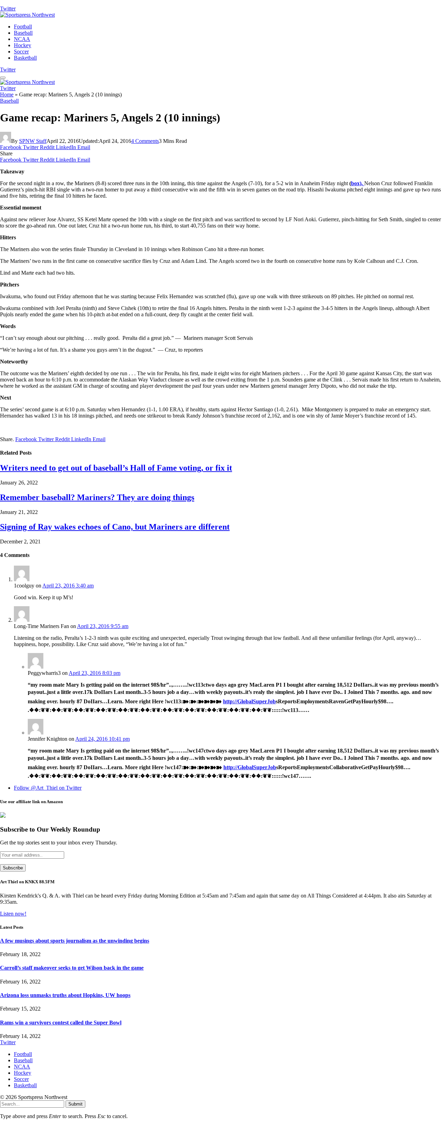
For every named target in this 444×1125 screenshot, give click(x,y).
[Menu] (3, 78)
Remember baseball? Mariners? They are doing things (97, 497)
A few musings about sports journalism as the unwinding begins (74, 941)
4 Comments (145, 141)
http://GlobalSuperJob (249, 701)
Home (7, 94)
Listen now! (13, 914)
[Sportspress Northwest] (27, 15)
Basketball (25, 58)
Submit (75, 1104)
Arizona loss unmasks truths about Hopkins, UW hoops (65, 995)
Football (23, 26)
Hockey (22, 45)
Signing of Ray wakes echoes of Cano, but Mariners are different (115, 526)
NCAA (22, 39)
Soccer (21, 51)
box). (357, 183)
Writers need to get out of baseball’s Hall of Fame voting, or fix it (116, 467)
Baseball (23, 33)
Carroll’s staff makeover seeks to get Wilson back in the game (72, 968)
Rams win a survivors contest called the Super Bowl (60, 1022)
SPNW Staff (32, 141)
